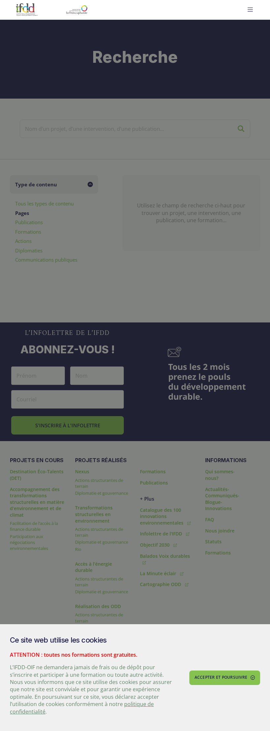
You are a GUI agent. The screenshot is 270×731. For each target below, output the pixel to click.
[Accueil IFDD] (27, 10)
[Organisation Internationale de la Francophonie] (93, 9)
